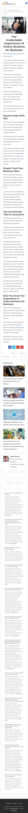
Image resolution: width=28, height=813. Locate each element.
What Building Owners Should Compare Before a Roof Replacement (13, 726)
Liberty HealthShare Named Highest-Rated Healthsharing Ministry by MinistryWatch (13, 641)
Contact (20, 803)
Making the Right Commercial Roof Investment (13, 548)
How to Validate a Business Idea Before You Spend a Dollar (13, 617)
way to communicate (17, 327)
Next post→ (18, 482)
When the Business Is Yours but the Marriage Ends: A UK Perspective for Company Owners (14, 699)
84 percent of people (14, 53)
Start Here (14, 803)
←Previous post (9, 482)
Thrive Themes (14, 808)
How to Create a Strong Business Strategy (14, 493)
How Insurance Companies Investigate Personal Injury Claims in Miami (14, 746)
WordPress (14, 810)
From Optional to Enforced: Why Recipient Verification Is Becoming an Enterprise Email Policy (13, 522)
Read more (8, 515)
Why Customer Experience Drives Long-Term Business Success (14, 589)
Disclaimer (8, 803)
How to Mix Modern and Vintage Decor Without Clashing (13, 565)
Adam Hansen (5, 356)
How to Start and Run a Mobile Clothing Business (13, 775)
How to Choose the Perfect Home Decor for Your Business (14, 673)
